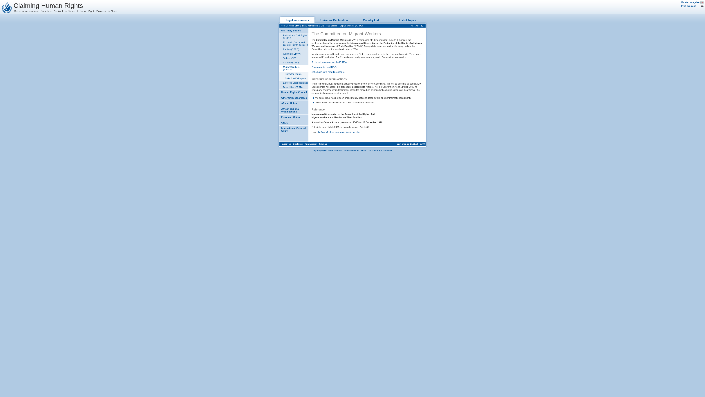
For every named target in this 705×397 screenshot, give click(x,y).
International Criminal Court (293, 129)
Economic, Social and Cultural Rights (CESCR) (295, 43)
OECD (284, 122)
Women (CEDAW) (292, 54)
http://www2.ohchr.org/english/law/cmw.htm (338, 132)
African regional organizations (290, 110)
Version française (690, 2)
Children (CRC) (291, 62)
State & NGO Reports (295, 78)
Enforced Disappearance (295, 83)
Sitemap (323, 144)
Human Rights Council (294, 92)
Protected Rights (293, 74)
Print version (311, 144)
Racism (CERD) (291, 49)
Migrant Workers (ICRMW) (352, 26)
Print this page (688, 6)
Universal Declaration (334, 20)
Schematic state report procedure (328, 72)
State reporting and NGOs (324, 67)
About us (286, 144)
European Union (290, 117)
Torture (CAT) (289, 58)
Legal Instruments (297, 20)
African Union (289, 103)
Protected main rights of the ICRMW (329, 62)
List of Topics (407, 20)
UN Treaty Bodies (329, 26)
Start (297, 26)
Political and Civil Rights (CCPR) (295, 36)
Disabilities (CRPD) (293, 87)
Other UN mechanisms (294, 97)
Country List (371, 20)
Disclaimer (298, 144)
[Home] (7, 7)
